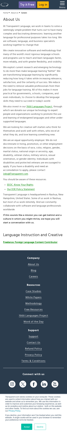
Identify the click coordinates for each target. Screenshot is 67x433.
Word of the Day (34, 321)
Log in (43, 4)
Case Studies (33, 291)
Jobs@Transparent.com (15, 174)
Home (5, 13)
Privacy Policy (14, 410)
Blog (33, 270)
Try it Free (27, 4)
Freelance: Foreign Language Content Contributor (30, 242)
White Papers (33, 297)
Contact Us (33, 342)
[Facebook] (33, 384)
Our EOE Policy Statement (21, 189)
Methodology (33, 303)
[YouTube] (54, 384)
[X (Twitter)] (22, 384)
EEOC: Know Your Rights (20, 184)
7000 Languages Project (39, 106)
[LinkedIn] (44, 384)
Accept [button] (27, 426)
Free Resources (33, 309)
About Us (14, 13)
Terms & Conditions (33, 361)
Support (33, 336)
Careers (33, 276)
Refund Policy (33, 348)
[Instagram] (12, 384)
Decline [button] (40, 426)
